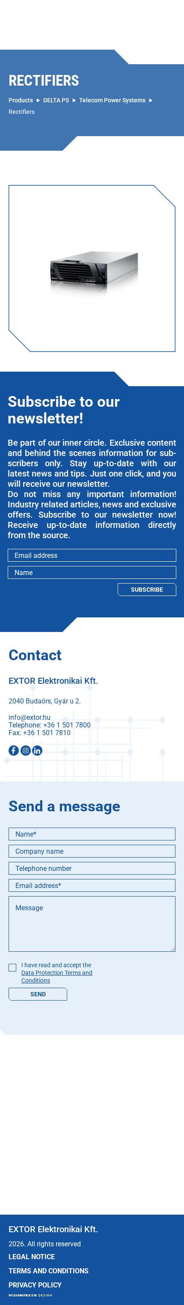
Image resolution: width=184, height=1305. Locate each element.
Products (21, 100)
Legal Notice (32, 1257)
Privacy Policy (35, 1285)
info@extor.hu (29, 717)
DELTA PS (56, 100)
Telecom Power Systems (112, 100)
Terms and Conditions (49, 1271)
